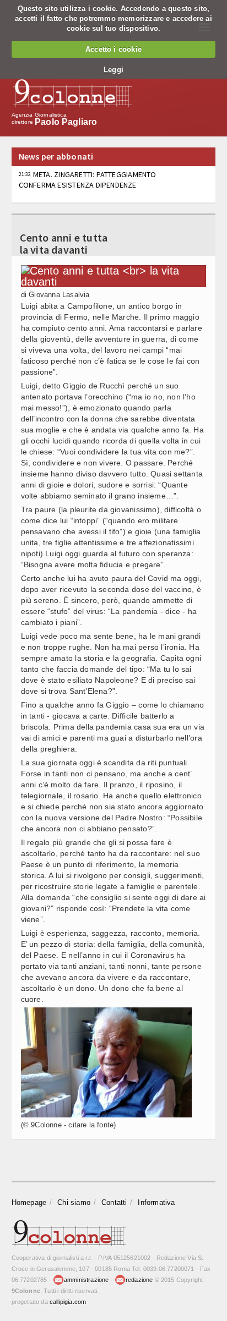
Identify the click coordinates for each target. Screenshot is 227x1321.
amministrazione (86, 1279)
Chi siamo (73, 1202)
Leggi (113, 69)
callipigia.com (68, 1301)
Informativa (156, 1202)
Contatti (114, 1202)
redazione (139, 1279)
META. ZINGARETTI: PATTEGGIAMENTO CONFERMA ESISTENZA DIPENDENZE (87, 179)
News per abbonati (56, 156)
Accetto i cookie (113, 49)
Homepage (29, 1202)
